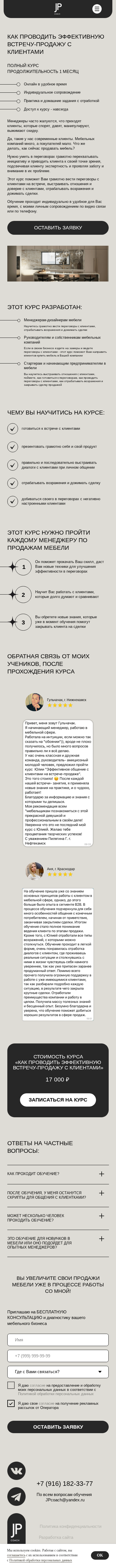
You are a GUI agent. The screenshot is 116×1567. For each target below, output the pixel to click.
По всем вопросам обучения (64, 1494)
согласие (37, 1385)
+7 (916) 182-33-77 (65, 1483)
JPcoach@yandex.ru (65, 1499)
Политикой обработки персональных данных (40, 1560)
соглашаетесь (16, 1555)
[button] (58, 228)
